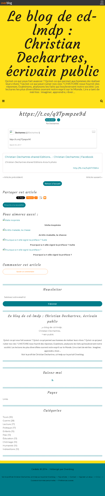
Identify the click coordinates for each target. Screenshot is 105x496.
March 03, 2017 (15, 145)
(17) (9, 424)
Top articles (62, 477)
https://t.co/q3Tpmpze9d (52, 113)
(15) (8, 431)
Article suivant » (94, 177)
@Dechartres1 (33, 132)
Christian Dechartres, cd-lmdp (49, 354)
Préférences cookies (65, 480)
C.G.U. (98, 477)
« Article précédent (13, 177)
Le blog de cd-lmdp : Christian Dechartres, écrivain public (52, 44)
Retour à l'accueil (52, 183)
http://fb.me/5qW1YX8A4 (86, 168)
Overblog (69, 469)
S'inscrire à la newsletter (14, 205)
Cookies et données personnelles (43, 480)
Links (5, 399)
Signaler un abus (86, 477)
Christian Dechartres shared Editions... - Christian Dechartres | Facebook (49, 156)
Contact (73, 477)
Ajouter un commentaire (25, 272)
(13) (7, 435)
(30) (8, 417)
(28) (8, 420)
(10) (10, 442)
